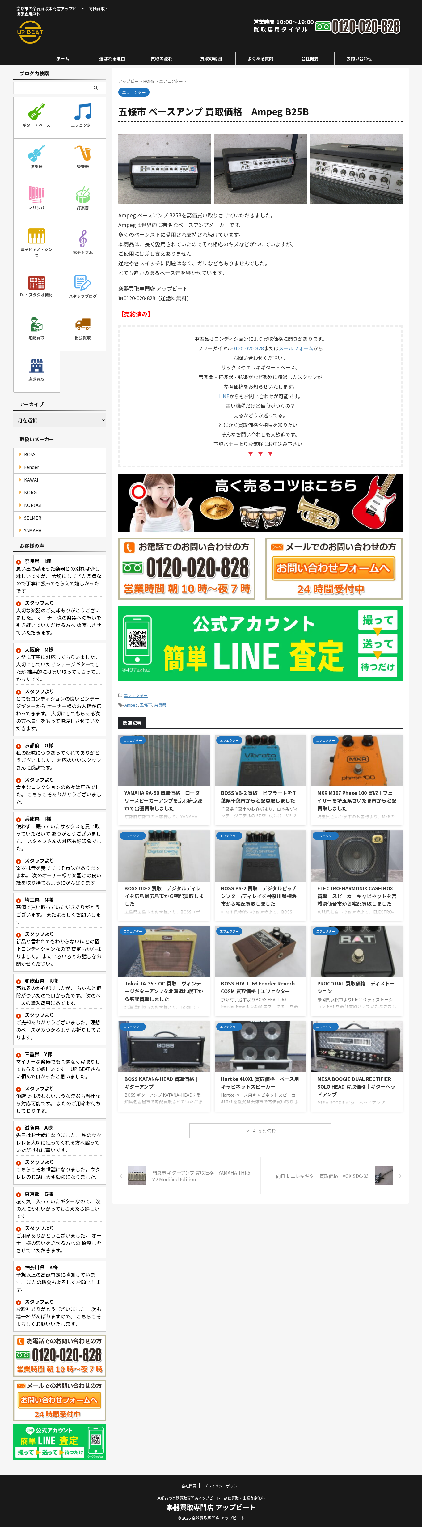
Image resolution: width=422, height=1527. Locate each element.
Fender (31, 467)
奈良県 (160, 705)
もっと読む (264, 1131)
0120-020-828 (248, 348)
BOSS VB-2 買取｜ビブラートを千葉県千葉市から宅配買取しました (259, 796)
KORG (30, 492)
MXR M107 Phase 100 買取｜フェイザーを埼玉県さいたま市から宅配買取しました (356, 800)
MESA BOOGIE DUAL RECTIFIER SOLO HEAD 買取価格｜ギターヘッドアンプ (356, 1086)
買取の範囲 (211, 58)
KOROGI (33, 505)
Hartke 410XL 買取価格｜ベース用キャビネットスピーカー (260, 1082)
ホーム (62, 58)
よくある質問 (260, 58)
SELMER (32, 517)
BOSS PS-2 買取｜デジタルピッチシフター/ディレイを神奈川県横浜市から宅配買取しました (259, 895)
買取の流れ (161, 58)
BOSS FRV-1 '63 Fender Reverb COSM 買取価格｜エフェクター (258, 987)
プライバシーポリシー (222, 1485)
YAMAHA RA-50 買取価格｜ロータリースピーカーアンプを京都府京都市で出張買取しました (163, 800)
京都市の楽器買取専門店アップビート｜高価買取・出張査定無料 (211, 1497)
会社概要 (310, 58)
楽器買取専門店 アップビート (211, 1507)
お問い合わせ (359, 58)
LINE (223, 396)
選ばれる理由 (112, 58)
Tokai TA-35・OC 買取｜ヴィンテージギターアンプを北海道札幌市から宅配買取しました (163, 991)
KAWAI (31, 479)
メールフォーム (296, 348)
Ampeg (131, 705)
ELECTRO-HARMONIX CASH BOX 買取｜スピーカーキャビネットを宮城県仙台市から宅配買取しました (356, 895)
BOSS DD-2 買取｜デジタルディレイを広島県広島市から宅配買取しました (164, 895)
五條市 (146, 705)
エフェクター (136, 695)
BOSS (30, 454)
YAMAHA (32, 530)
